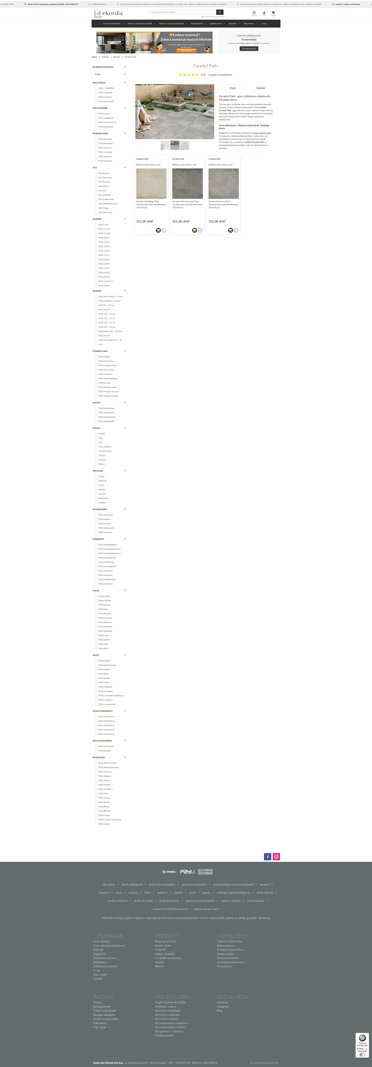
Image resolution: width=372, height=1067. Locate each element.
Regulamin (99, 954)
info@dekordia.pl (74, 4)
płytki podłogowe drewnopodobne (233, 884)
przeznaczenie (100, 133)
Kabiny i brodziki (165, 954)
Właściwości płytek (104, 1010)
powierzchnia (100, 351)
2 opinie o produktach (220, 74)
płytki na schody (143, 900)
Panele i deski (163, 945)
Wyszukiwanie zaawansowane (212, 17)
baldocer (162, 892)
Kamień (159, 962)
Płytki (221, 133)
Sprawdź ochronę (249, 48)
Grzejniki (160, 949)
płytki (192, 892)
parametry (98, 539)
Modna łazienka (164, 1035)
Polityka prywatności (105, 966)
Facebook (222, 1002)
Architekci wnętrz (165, 1006)
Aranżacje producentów (231, 962)
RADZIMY (233, 24)
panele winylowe (117, 900)
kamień (178, 892)
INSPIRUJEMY (216, 24)
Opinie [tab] (260, 88)
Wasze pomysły (226, 945)
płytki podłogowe (132, 884)
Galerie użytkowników (230, 941)
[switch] (362, 1054)
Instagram (223, 1006)
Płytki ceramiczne (112, 24)
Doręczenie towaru (104, 958)
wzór (96, 655)
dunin (119, 892)
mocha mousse (255, 900)
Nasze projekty (226, 954)
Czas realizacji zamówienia (109, 945)
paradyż (264, 884)
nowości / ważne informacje (322, 4)
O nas (96, 970)
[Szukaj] (219, 12)
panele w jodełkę (230, 900)
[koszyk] (158, 230)
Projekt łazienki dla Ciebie (170, 1002)
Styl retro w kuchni (166, 1019)
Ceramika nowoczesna (168, 958)
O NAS (263, 24)
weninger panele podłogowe (233, 892)
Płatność (98, 949)
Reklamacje (100, 962)
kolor (96, 590)
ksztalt (97, 403)
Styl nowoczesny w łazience (171, 1023)
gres (234, 110)
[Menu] (367, 1034)
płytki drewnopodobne (162, 884)
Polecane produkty (228, 958)
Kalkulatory (100, 1023)
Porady (97, 1002)
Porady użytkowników (106, 1019)
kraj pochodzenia (102, 741)
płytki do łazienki (169, 900)
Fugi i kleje (99, 1027)
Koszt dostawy (101, 941)
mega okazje (99, 83)
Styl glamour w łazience (169, 1031)
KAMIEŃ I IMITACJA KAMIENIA (171, 24)
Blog (219, 1010)
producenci (99, 757)
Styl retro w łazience (167, 1015)
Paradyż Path (142, 158)
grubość (97, 291)
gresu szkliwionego (262, 133)
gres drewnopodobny (194, 884)
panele (206, 892)
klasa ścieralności (102, 711)
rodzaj (96, 428)
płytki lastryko (265, 892)
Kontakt (98, 978)
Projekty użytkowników (230, 949)
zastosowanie (100, 108)
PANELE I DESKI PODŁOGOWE (140, 24)
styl (95, 167)
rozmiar (97, 219)
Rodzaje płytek (102, 1006)
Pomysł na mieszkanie (168, 1010)
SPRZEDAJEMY (197, 24)
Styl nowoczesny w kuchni (170, 1027)
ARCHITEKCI (249, 24)
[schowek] (163, 230)
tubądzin (104, 892)
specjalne (98, 471)
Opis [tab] (233, 88)
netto (147, 892)
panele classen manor (206, 909)
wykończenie (100, 509)
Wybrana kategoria (103, 67)
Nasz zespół (100, 974)
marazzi (133, 892)
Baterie (159, 966)
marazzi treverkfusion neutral (170, 909)
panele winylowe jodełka (200, 900)
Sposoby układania (104, 1015)
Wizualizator (224, 966)
